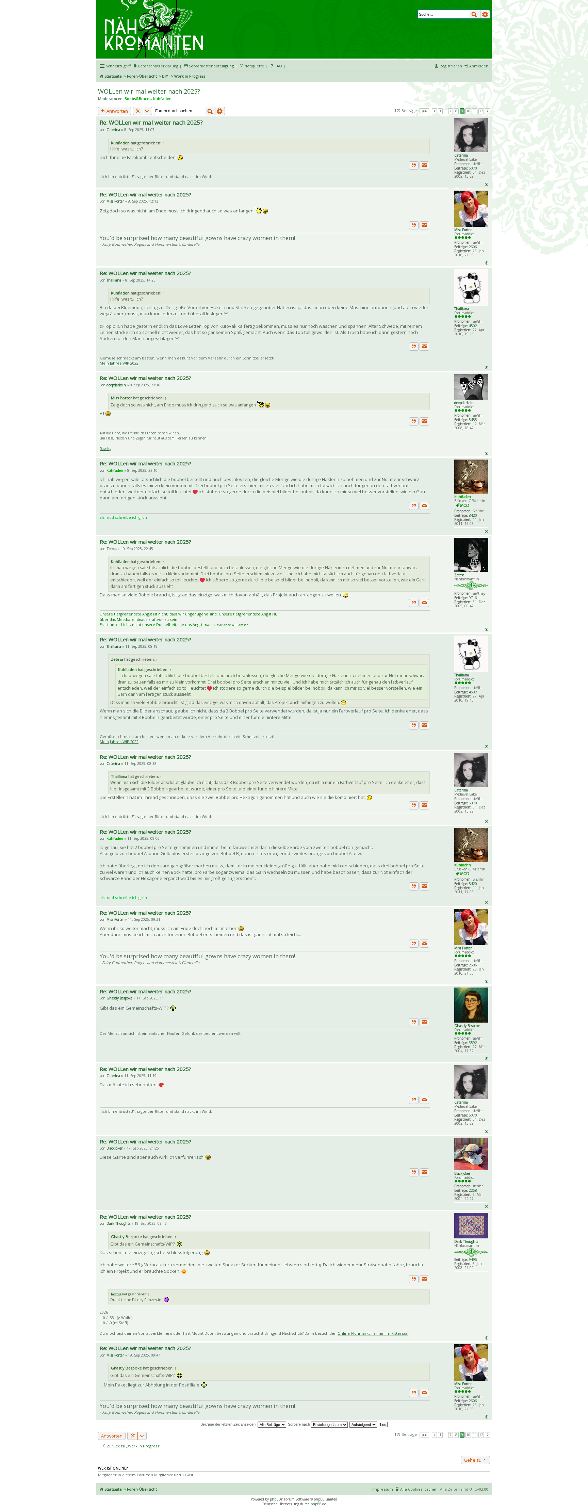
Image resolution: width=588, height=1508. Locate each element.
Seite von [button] (424, 111)
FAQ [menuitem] (278, 65)
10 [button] (468, 111)
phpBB (275, 1499)
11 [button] (475, 111)
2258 (473, 1190)
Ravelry (105, 448)
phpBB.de (318, 1504)
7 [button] (451, 111)
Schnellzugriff (118, 65)
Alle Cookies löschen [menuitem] (419, 1489)
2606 (473, 246)
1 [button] (440, 111)
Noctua (116, 1294)
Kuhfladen (162, 98)
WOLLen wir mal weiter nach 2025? (149, 91)
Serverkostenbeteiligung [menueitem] (211, 65)
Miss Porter (463, 229)
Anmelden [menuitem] (478, 65)
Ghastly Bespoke (467, 1025)
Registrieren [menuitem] (451, 65)
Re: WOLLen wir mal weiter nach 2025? (151, 122)
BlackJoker (462, 1173)
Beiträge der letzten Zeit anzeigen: (229, 1424)
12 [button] (481, 111)
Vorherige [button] (434, 111)
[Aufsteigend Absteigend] (363, 1424)
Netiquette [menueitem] (254, 65)
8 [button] (456, 111)
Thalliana (461, 308)
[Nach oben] (486, 184)
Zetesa (459, 575)
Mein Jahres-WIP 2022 (119, 363)
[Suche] (474, 14)
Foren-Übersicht (142, 76)
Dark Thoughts (466, 1241)
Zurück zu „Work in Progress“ (133, 1445)
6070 (473, 168)
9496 (473, 1259)
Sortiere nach (299, 1424)
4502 (473, 325)
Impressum (382, 1489)
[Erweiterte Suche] (485, 14)
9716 (473, 597)
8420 (473, 515)
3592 (473, 1042)
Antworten (116, 111)
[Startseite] (155, 2)
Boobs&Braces (138, 98)
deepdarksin (464, 402)
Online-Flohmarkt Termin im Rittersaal (373, 1333)
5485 (473, 419)
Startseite (113, 76)
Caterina (461, 155)
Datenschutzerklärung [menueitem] (158, 65)
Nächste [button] (487, 111)
